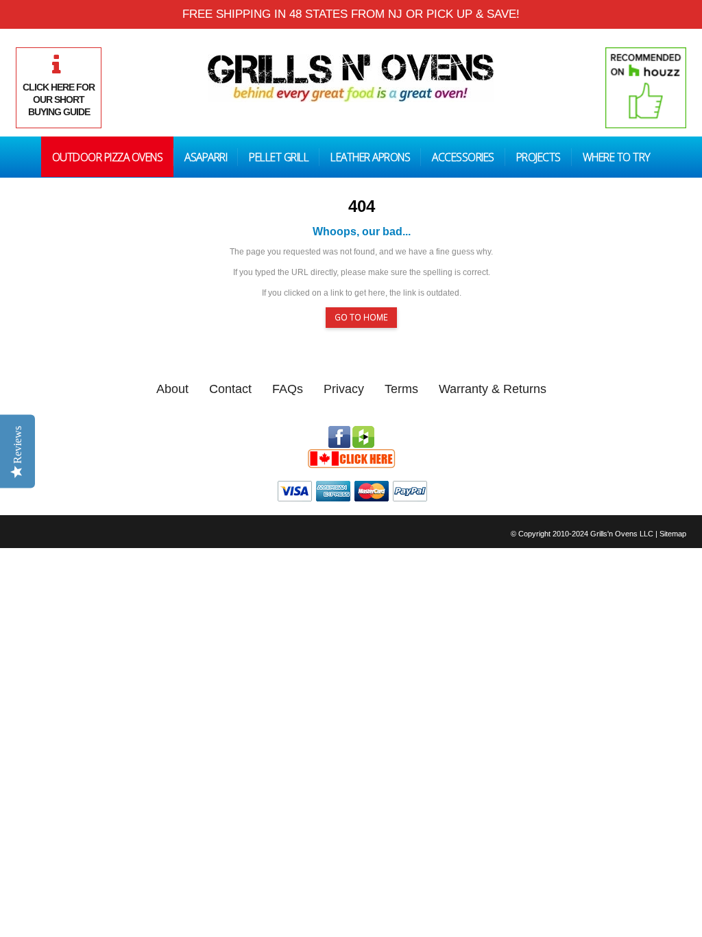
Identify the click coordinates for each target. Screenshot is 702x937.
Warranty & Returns (492, 389)
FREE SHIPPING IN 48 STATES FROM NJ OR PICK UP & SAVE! (351, 14)
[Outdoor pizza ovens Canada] (351, 454)
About (172, 389)
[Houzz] (363, 432)
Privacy (344, 389)
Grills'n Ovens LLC (621, 534)
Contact (230, 389)
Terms (401, 389)
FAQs (287, 389)
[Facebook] (339, 432)
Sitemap (672, 534)
